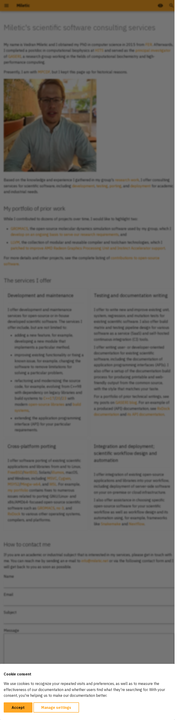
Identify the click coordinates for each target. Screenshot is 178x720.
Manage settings (56, 707)
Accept (18, 707)
